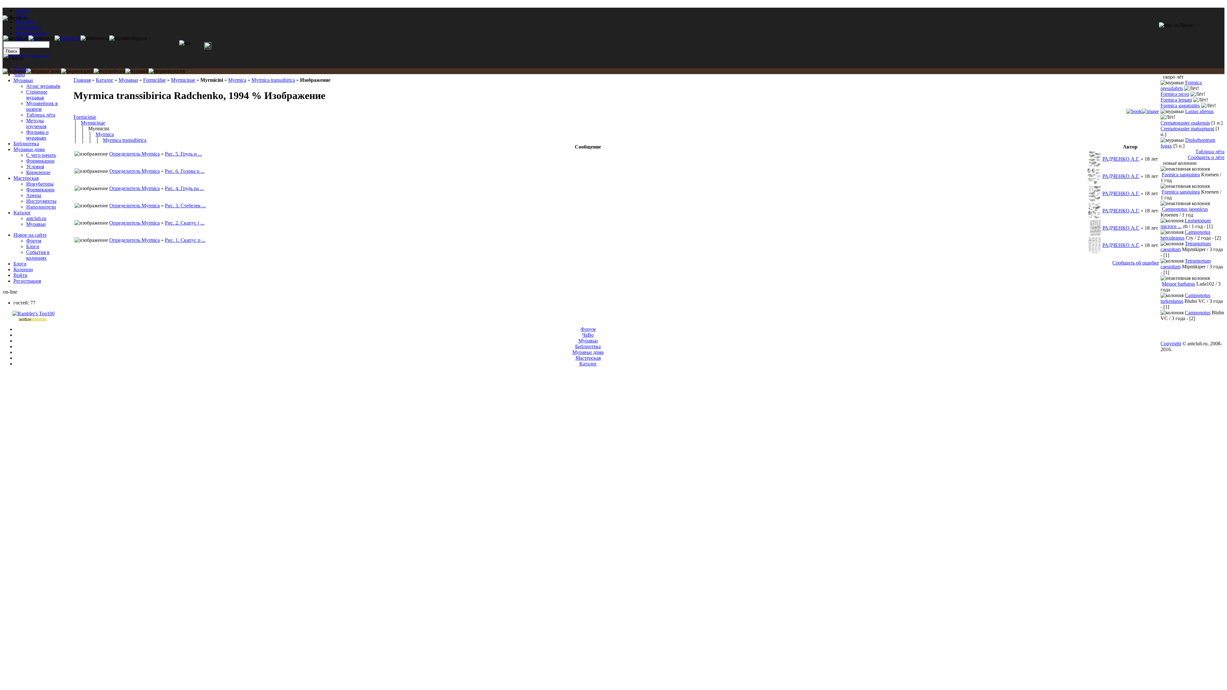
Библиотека (26, 143)
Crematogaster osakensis (1185, 123)
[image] (1150, 111)
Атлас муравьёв (43, 86)
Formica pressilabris (1181, 85)
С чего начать (41, 155)
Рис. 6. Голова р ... (184, 171)
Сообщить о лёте (1206, 157)
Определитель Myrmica (134, 154)
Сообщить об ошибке (1135, 262)
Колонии (23, 269)
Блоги (32, 246)
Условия (35, 166)
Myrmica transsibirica (273, 80)
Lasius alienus (1199, 111)
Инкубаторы (40, 184)
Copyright (1171, 343)
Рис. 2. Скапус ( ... (184, 223)
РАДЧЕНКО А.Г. (1120, 159)
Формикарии (40, 161)
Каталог (104, 80)
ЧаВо (19, 74)
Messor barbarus (1178, 284)
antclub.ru (36, 218)
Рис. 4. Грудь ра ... (184, 188)
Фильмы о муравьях (37, 135)
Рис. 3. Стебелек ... (185, 205)
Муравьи (128, 80)
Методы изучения (36, 123)
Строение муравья (36, 94)
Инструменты (41, 201)
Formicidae (154, 80)
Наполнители (41, 207)
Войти (20, 275)
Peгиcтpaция (27, 281)
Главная (82, 80)
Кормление (38, 172)
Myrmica (237, 80)
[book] (1134, 111)
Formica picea (1175, 94)
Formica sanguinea (1181, 174)
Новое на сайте (30, 235)
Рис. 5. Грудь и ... (183, 154)
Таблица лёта (40, 115)
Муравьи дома (29, 149)
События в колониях (38, 255)
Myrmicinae (183, 80)
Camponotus (1197, 312)
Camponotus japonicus (1185, 209)
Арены (33, 195)
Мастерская (26, 178)
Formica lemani (1176, 100)
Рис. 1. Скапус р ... (185, 240)
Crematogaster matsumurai (1187, 128)
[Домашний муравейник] (68, 38)
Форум (22, 10)
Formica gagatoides (1180, 105)
